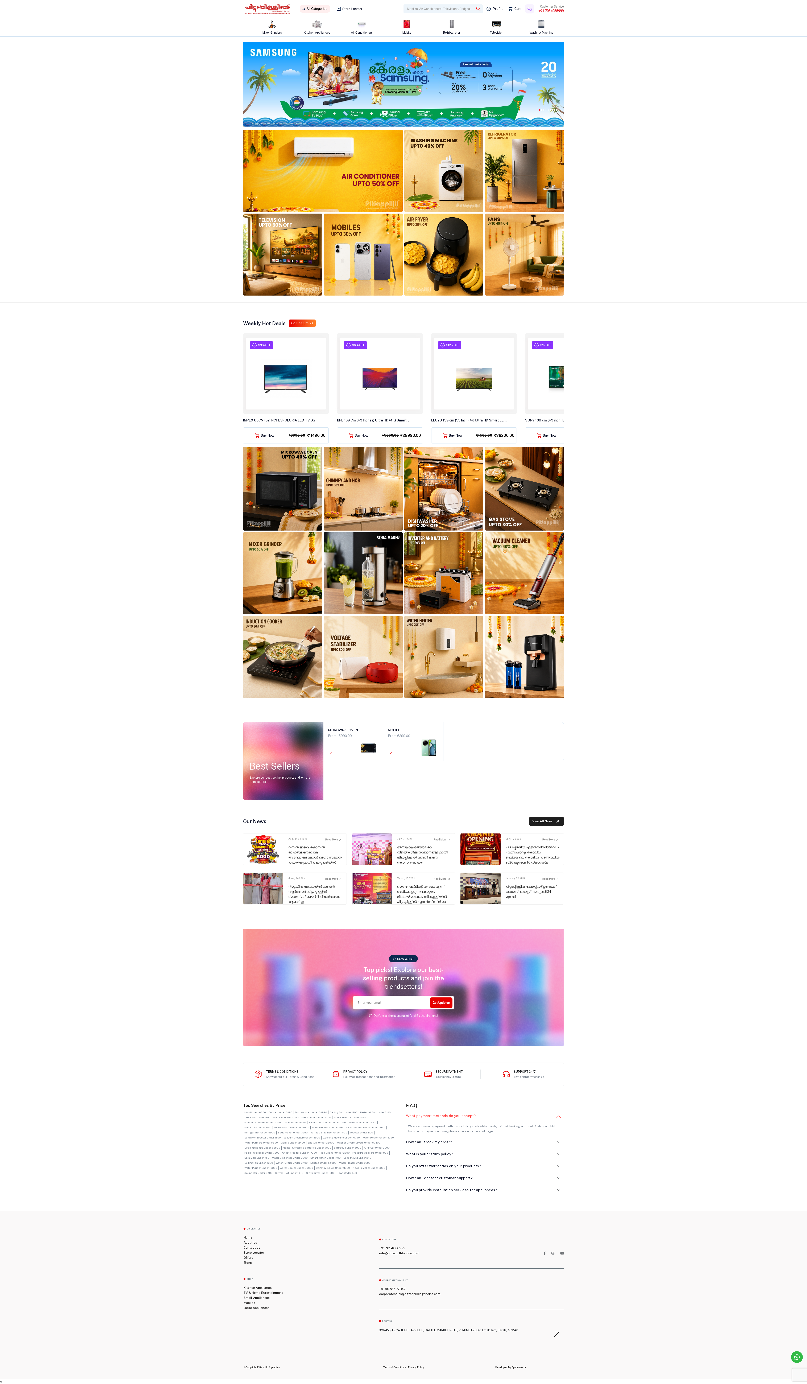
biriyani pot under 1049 (289, 1172)
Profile (498, 9)
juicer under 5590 (295, 1122)
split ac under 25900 (321, 1142)
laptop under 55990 (323, 1162)
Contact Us (252, 1247)
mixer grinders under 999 (328, 1127)
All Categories (317, 9)
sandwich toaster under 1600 (262, 1137)
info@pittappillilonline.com (399, 1253)
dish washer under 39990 (311, 1112)
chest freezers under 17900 (299, 1152)
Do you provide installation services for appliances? (451, 1190)
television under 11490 (362, 1122)
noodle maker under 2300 (369, 1167)
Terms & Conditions (394, 1367)
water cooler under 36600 (296, 1167)
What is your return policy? (429, 1154)
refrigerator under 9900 (259, 1132)
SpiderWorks (518, 1367)
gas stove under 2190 (257, 1127)
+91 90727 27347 (392, 1289)
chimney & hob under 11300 (333, 1167)
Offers (248, 1257)
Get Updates (441, 1003)
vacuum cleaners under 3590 (302, 1137)
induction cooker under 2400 (262, 1122)
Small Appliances (257, 1297)
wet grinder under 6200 (316, 1117)
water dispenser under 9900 (290, 1157)
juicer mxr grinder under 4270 (327, 1122)
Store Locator (352, 9)
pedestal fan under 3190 (375, 1112)
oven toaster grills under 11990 (365, 1127)
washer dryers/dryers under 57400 (358, 1142)
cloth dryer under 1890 (320, 1172)
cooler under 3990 (280, 1112)
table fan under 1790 (257, 1117)
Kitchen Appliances (258, 1287)
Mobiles (249, 1303)
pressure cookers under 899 (370, 1152)
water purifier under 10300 (260, 1167)
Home (248, 1237)
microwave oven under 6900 (291, 1127)
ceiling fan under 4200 (258, 1162)
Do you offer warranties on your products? (443, 1166)
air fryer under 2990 (377, 1147)
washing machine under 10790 (341, 1137)
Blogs (248, 1262)
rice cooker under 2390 (335, 1152)
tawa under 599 (347, 1172)
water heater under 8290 (355, 1162)
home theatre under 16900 (350, 1117)
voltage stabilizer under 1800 (328, 1132)
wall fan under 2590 (286, 1117)
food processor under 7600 (262, 1152)
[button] (540, 109)
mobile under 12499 (293, 1142)
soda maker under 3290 (293, 1132)
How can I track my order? (429, 1142)
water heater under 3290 (378, 1137)
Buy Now (267, 435)
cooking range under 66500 (262, 1147)
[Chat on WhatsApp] (797, 1357)
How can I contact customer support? (439, 1178)
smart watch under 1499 (325, 1157)
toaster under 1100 (361, 1132)
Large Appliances (256, 1308)
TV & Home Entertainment (263, 1292)
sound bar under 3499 (258, 1172)
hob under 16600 (255, 1112)
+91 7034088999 (551, 11)
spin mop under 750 (256, 1157)
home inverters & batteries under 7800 (307, 1147)
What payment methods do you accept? (441, 1116)
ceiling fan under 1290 (343, 1112)
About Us (250, 1242)
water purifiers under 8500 (261, 1142)
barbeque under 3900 (347, 1147)
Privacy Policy (416, 1367)
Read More (331, 839)
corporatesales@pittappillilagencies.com (409, 1294)
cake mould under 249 (357, 1157)
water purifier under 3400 (292, 1162)
